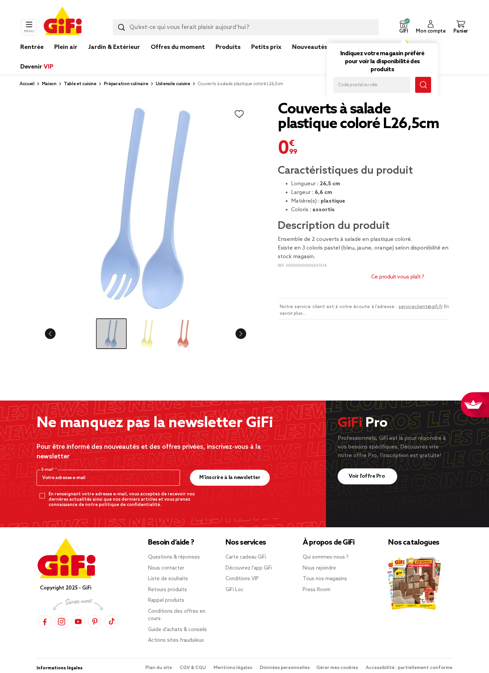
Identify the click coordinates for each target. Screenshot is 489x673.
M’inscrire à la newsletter (229, 477)
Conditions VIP (242, 579)
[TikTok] (111, 620)
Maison (49, 84)
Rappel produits (166, 600)
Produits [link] (228, 47)
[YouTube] (78, 620)
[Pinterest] (94, 620)
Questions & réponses (174, 557)
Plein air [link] (66, 47)
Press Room (316, 590)
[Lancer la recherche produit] (121, 27)
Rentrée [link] (32, 47)
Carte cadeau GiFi (246, 557)
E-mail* (48, 469)
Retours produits (167, 590)
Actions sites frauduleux (176, 640)
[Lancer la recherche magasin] (423, 85)
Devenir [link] (36, 67)
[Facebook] (45, 620)
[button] (403, 27)
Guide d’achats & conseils (177, 630)
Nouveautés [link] (309, 47)
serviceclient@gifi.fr (421, 307)
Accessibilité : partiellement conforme (409, 668)
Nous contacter (166, 568)
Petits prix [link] (266, 47)
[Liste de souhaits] (239, 114)
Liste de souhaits (168, 579)
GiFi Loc (235, 590)
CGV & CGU (193, 668)
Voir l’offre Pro (367, 476)
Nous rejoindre (319, 568)
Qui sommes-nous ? (326, 557)
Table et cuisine (80, 84)
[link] (228, 57)
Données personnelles (285, 668)
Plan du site (159, 668)
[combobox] (246, 27)
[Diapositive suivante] (235, 333)
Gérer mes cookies (337, 668)
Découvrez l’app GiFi (249, 568)
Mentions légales (233, 668)
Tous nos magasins (325, 579)
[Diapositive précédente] (55, 333)
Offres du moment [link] (178, 47)
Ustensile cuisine (173, 84)
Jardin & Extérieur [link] (114, 47)
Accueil (27, 84)
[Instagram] (61, 620)
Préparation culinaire (126, 84)
